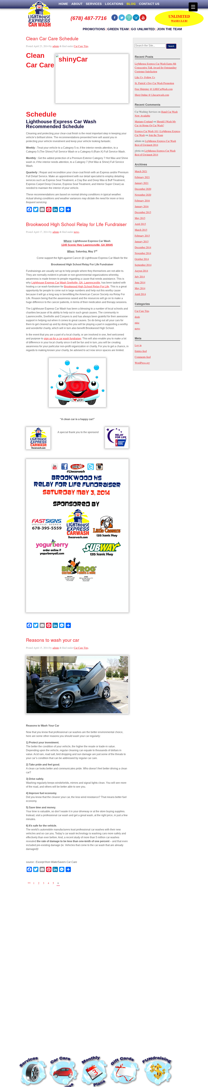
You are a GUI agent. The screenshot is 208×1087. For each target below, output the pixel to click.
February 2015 (142, 235)
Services (94, 4)
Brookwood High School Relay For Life (86, 286)
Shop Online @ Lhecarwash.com (152, 94)
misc (137, 322)
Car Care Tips (81, 46)
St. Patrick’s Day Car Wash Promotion (154, 83)
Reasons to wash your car (52, 640)
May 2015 (140, 218)
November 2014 (143, 253)
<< (29, 882)
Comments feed (143, 357)
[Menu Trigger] (193, 6)
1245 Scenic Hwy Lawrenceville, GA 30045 (87, 245)
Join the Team (169, 29)
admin (55, 46)
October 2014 (142, 259)
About (77, 4)
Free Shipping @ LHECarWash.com (154, 89)
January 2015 (142, 241)
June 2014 (140, 282)
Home (63, 4)
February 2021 (142, 177)
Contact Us (149, 4)
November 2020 (143, 194)
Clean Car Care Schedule (52, 38)
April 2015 (140, 224)
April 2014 (140, 294)
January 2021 (142, 183)
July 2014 (140, 276)
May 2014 (140, 288)
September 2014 (143, 264)
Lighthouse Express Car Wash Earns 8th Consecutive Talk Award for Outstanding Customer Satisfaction (156, 67)
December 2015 (143, 212)
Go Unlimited (143, 29)
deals (137, 316)
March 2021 (141, 171)
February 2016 (142, 200)
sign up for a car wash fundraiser (62, 338)
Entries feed (141, 351)
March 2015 (141, 229)
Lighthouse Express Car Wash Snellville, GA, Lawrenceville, (66, 282)
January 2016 (142, 206)
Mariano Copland (144, 121)
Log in (138, 345)
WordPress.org (142, 362)
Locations (114, 4)
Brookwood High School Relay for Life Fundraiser (76, 224)
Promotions (94, 29)
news (76, 232)
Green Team (118, 29)
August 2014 (141, 270)
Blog (131, 4)
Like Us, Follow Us (145, 77)
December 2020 (143, 188)
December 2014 (143, 247)
